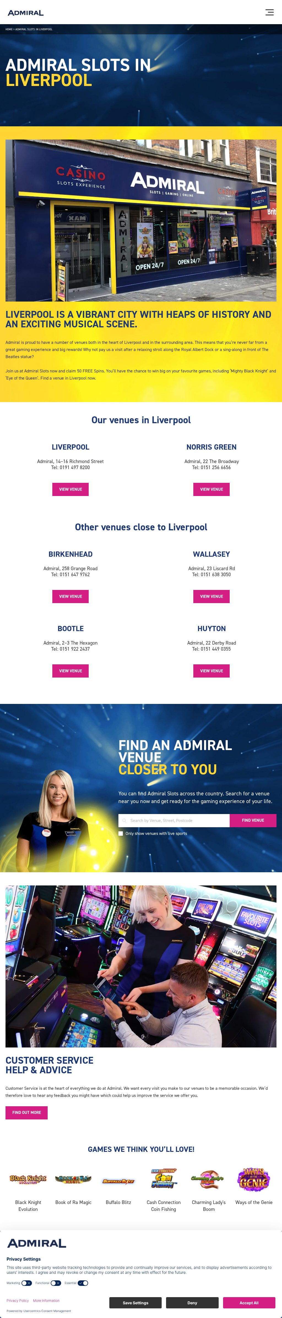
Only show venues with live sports (156, 833)
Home (9, 29)
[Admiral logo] (26, 13)
